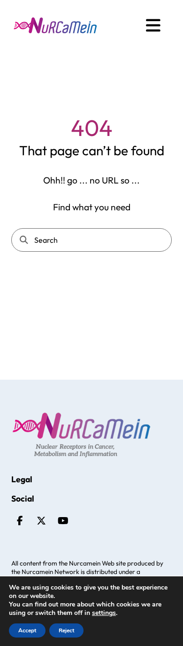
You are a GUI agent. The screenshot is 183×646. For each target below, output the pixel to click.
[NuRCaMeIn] (55, 25)
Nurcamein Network (50, 571)
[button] (153, 25)
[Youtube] (62, 520)
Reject (66, 630)
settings (104, 613)
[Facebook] (19, 520)
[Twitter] (41, 520)
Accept (27, 630)
